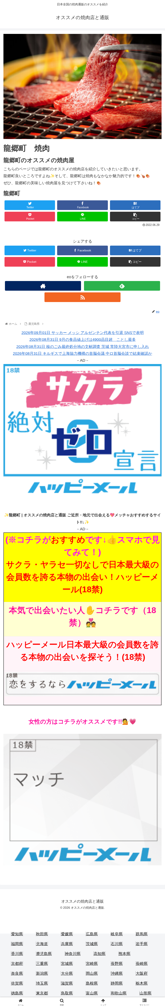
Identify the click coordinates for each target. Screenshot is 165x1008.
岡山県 (92, 973)
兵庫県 (67, 944)
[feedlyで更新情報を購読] (122, 286)
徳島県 (17, 993)
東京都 (42, 993)
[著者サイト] (43, 286)
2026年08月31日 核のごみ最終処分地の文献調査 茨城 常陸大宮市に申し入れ (82, 347)
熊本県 (124, 954)
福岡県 (17, 944)
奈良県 (17, 973)
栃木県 (141, 983)
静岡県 (116, 983)
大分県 (67, 973)
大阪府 (141, 973)
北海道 (42, 944)
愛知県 (17, 934)
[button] (152, 602)
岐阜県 (116, 934)
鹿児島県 (44, 954)
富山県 (92, 993)
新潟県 (42, 973)
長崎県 (141, 963)
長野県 (116, 963)
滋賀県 (67, 983)
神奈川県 (72, 954)
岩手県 (141, 944)
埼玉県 (42, 983)
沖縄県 (116, 973)
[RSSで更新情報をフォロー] (82, 297)
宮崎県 (92, 963)
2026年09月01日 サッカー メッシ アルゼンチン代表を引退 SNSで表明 (82, 333)
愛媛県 (67, 934)
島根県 (92, 983)
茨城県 (92, 944)
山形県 (145, 993)
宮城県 (67, 963)
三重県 (42, 963)
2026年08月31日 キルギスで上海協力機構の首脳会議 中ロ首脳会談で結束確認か (82, 353)
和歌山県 (118, 993)
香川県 (17, 954)
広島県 (92, 934)
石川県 (116, 944)
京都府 (17, 963)
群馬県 (141, 934)
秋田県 (42, 934)
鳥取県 (67, 993)
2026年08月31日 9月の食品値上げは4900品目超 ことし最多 (82, 339)
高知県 (99, 954)
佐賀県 (17, 983)
